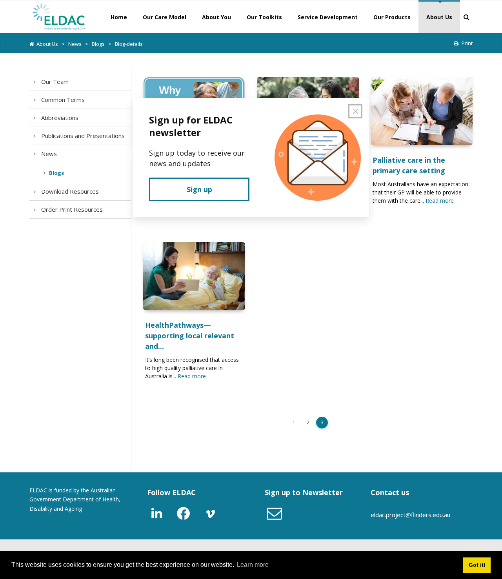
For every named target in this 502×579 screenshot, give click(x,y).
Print (467, 43)
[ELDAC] (58, 16)
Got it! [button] (477, 565)
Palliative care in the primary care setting (409, 165)
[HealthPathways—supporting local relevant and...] (194, 276)
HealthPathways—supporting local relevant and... (189, 335)
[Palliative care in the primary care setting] (422, 111)
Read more (440, 200)
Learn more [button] (253, 564)
